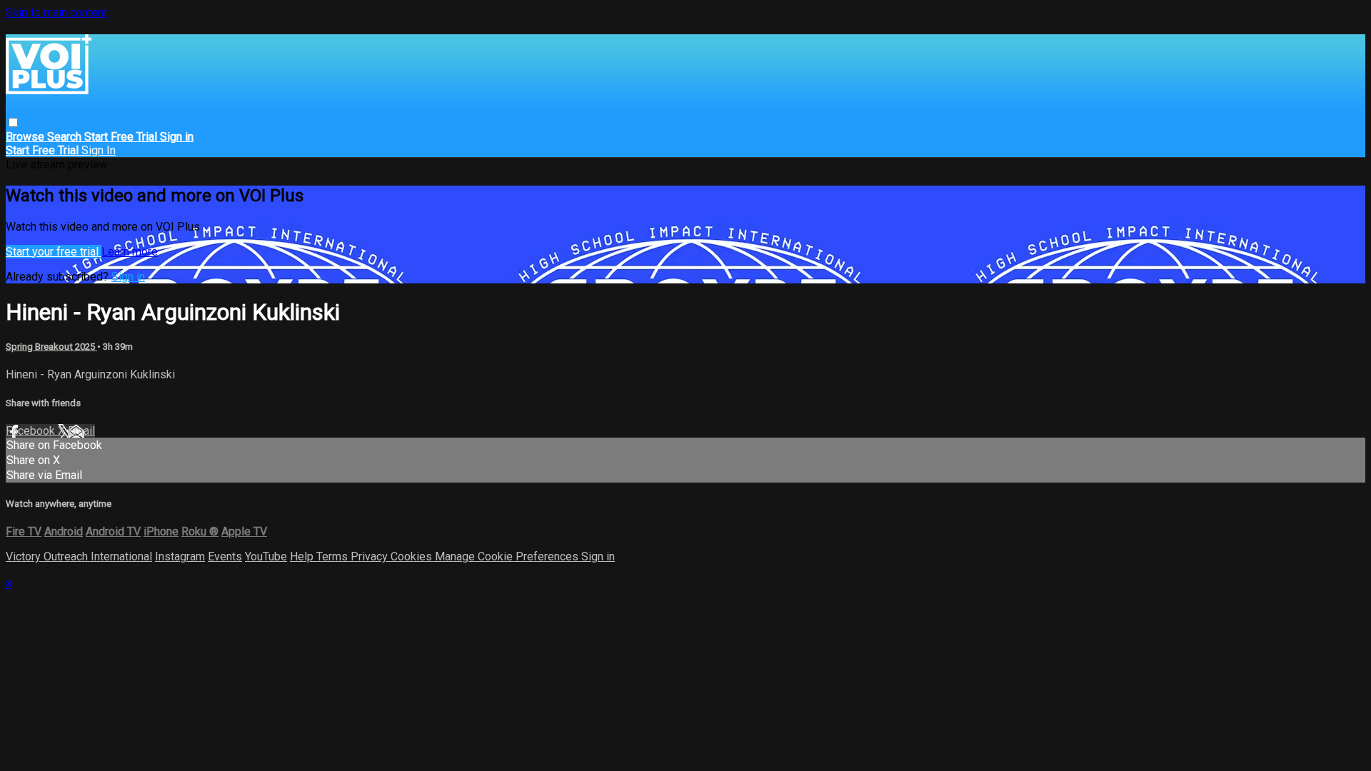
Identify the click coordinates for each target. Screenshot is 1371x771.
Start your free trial (53, 251)
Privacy (371, 556)
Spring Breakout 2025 (51, 346)
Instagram (180, 556)
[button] (13, 122)
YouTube (266, 556)
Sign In (98, 150)
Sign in (177, 136)
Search (65, 136)
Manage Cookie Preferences (508, 556)
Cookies (413, 556)
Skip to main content (56, 12)
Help (303, 556)
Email (81, 431)
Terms (333, 556)
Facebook (32, 431)
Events (225, 556)
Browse (26, 136)
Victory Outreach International (79, 556)
